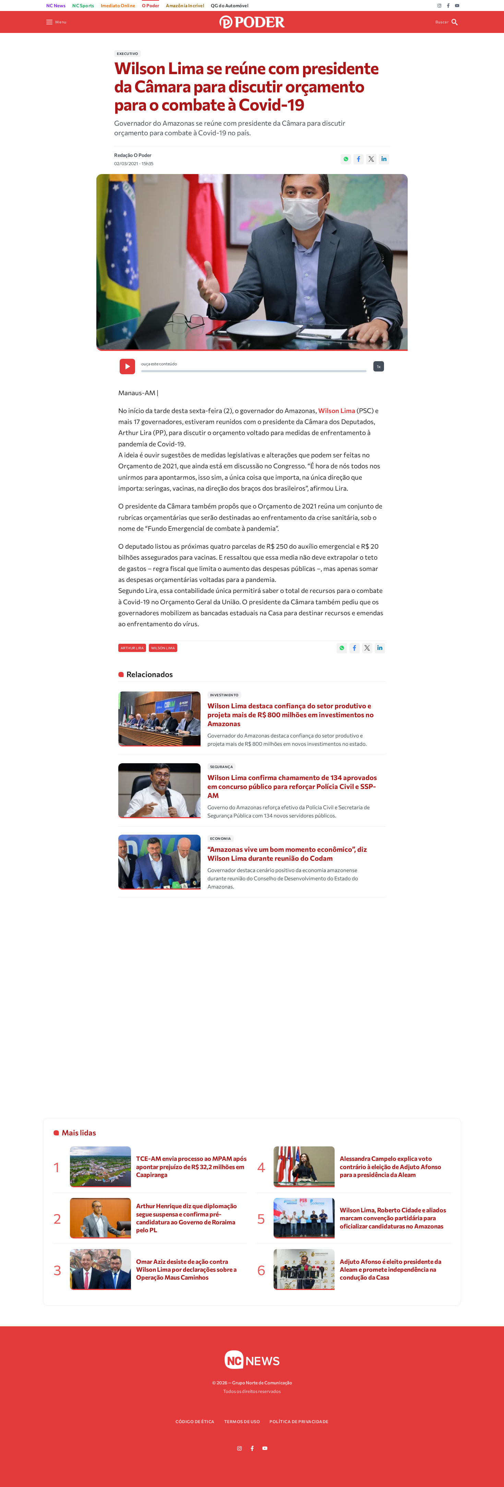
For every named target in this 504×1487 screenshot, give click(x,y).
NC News (55, 5)
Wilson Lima (336, 410)
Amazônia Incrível (185, 5)
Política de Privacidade (298, 1421)
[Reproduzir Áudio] (127, 366)
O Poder (150, 5)
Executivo (127, 54)
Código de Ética (195, 1421)
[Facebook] (448, 6)
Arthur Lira (132, 648)
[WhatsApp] (346, 159)
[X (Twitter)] (371, 159)
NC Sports (83, 5)
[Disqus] (252, 999)
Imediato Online (118, 5)
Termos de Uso (242, 1421)
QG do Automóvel (229, 5)
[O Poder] (251, 21)
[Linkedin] (384, 159)
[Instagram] (439, 6)
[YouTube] (457, 6)
